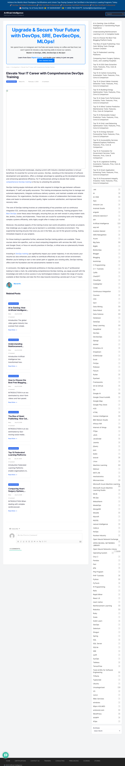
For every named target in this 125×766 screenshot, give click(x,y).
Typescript (97, 680)
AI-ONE (96, 197)
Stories (97, 761)
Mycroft (96, 517)
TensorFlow (97, 666)
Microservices (98, 480)
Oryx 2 (95, 557)
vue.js (95, 695)
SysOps (96, 659)
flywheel (96, 378)
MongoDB (97, 509)
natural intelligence (100, 524)
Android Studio (99, 208)
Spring (95, 636)
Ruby (95, 613)
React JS (96, 598)
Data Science (98, 314)
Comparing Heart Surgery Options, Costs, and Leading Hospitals (17, 492)
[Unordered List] (31, 541)
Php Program (98, 572)
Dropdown (97, 352)
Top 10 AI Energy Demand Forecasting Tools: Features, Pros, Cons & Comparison (106, 134)
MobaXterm (97, 501)
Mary (9, 314)
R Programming (99, 587)
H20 (94, 409)
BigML (95, 246)
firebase (96, 367)
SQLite (95, 647)
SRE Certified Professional (49, 5)
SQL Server (97, 644)
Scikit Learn (97, 621)
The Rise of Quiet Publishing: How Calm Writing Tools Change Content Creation (18, 420)
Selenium (96, 628)
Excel (95, 359)
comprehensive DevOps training (18, 182)
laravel (95, 458)
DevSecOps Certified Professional (76, 5)
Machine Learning (100, 465)
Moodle (96, 513)
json (94, 450)
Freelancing (74, 761)
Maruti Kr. (22, 81)
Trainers (47, 761)
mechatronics (98, 476)
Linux (95, 461)
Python (96, 579)
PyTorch (96, 583)
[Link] (40, 541)
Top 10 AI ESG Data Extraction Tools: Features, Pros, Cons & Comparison (105, 67)
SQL (94, 640)
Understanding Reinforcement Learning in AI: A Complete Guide (16, 347)
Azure (95, 239)
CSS (94, 299)
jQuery (95, 446)
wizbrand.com (98, 710)
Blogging (96, 257)
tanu (9, 458)
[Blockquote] (34, 541)
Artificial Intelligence (13, 13)
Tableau (96, 662)
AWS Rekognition (99, 235)
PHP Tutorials (98, 576)
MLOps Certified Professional (103, 5)
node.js (96, 528)
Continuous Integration (102, 291)
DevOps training (22, 254)
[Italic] (21, 541)
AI (94, 193)
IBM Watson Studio (100, 420)
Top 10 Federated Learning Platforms (17, 453)
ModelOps (97, 505)
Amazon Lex (98, 205)
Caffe (95, 273)
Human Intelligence (100, 416)
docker (95, 344)
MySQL (96, 520)
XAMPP (96, 718)
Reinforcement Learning (102, 606)
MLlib (95, 494)
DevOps (96, 333)
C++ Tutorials (98, 269)
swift (95, 655)
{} (42, 541)
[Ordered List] (29, 541)
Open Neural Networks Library (105, 549)
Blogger (96, 254)
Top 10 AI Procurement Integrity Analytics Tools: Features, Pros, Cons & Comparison (105, 181)
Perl (94, 564)
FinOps (96, 363)
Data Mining (97, 307)
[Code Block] (37, 541)
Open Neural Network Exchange (105, 539)
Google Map (98, 401)
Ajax (94, 201)
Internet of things (99, 427)
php (94, 568)
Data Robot (97, 310)
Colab (95, 288)
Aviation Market (99, 231)
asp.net (96, 227)
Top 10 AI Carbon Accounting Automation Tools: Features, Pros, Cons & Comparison (106, 75)
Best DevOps (11, 214)
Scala (95, 617)
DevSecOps (97, 337)
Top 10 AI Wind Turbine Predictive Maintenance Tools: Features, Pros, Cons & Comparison (106, 109)
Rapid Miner (97, 594)
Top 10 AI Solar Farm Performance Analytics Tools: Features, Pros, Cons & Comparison (106, 100)
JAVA (95, 435)
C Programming (99, 265)
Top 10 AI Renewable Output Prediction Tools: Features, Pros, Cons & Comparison (105, 117)
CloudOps (97, 280)
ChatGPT (96, 276)
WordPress (97, 714)
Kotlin (95, 454)
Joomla (96, 442)
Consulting (59, 761)
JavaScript (97, 439)
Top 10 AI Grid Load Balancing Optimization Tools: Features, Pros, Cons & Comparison (106, 125)
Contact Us (35, 761)
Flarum (95, 371)
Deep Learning (98, 325)
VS (94, 691)
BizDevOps (97, 250)
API (94, 220)
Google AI (97, 393)
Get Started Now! (46, 61)
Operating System (100, 553)
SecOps (96, 625)
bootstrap (97, 261)
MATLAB (96, 473)
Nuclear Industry (99, 535)
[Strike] (26, 541)
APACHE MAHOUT (100, 216)
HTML (95, 412)
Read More (12, 330)
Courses (96, 295)
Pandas (96, 560)
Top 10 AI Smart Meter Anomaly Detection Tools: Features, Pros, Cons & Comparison (105, 83)
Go (94, 390)
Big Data (96, 242)
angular (96, 212)
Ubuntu (96, 684)
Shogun (96, 632)
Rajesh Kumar (37, 58)
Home (7, 67)
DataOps (96, 322)
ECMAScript (97, 356)
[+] (45, 541)
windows (96, 703)
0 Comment (45, 81)
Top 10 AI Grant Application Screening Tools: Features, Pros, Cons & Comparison (105, 172)
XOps (95, 721)
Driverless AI (98, 348)
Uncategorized (15, 67)
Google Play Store (100, 405)
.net (94, 190)
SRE (94, 651)
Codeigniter (97, 284)
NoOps (95, 532)
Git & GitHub (98, 386)
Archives (96, 728)
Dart (94, 303)
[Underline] (23, 541)
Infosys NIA (97, 424)
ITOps (95, 431)
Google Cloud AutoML (101, 397)
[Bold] (18, 541)
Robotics (96, 610)
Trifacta (96, 676)
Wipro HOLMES (99, 706)
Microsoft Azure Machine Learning (106, 484)
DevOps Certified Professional (24, 5)
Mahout (96, 469)
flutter (95, 375)
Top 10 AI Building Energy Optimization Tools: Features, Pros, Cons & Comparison (106, 92)
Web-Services (98, 699)
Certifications (20, 761)
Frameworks (98, 382)
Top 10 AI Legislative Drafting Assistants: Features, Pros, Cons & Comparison (106, 164)
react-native (98, 602)
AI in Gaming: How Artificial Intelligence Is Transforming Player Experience (18, 311)
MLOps (96, 498)
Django (96, 341)
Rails (95, 591)
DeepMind (97, 329)
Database (97, 318)
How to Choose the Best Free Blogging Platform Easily (17, 382)
